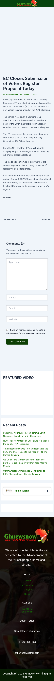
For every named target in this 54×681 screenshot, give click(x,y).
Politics (28, 589)
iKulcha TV (27, 608)
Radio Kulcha (27, 611)
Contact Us (27, 585)
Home (28, 580)
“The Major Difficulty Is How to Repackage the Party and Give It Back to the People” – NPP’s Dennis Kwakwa (25, 451)
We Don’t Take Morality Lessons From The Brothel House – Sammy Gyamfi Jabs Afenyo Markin (25, 462)
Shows (27, 594)
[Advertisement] (27, 36)
